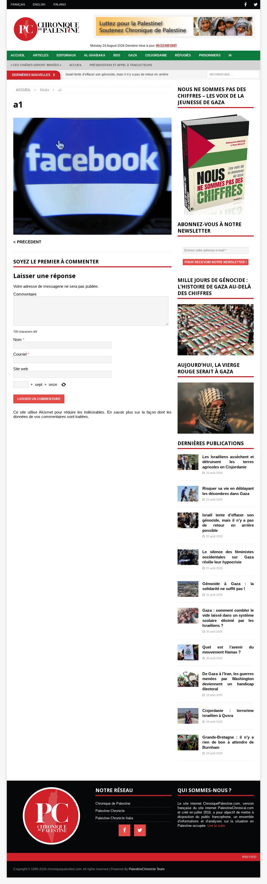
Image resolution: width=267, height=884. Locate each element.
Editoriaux (66, 55)
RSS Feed (249, 856)
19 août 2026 (214, 695)
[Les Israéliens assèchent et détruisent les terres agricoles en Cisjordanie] (188, 462)
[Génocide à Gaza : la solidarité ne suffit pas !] (188, 589)
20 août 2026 (214, 631)
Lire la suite (216, 826)
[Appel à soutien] (174, 33)
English (39, 4)
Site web (20, 369)
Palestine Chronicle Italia (114, 818)
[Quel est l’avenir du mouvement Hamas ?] (188, 652)
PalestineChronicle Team (147, 869)
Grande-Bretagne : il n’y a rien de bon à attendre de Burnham (228, 742)
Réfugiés (183, 55)
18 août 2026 (214, 721)
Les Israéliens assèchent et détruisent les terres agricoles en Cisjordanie (228, 462)
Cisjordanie (156, 55)
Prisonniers (210, 55)
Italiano (59, 4)
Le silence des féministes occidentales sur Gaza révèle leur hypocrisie (228, 557)
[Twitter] (255, 4)
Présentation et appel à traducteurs (121, 65)
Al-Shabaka (94, 55)
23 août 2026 (214, 472)
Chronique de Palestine (112, 803)
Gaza (132, 55)
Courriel (20, 354)
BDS (116, 55)
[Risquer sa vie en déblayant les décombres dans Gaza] (188, 494)
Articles (40, 55)
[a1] (92, 232)
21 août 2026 (214, 568)
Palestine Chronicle (110, 811)
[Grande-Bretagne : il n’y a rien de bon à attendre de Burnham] (188, 742)
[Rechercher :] (233, 74)
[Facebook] (245, 4)
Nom (18, 339)
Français (18, 4)
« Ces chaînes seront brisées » (36, 65)
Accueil (18, 55)
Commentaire (25, 294)
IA (230, 55)
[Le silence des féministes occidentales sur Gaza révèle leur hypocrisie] (188, 557)
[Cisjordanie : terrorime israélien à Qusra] (188, 716)
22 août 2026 (214, 536)
